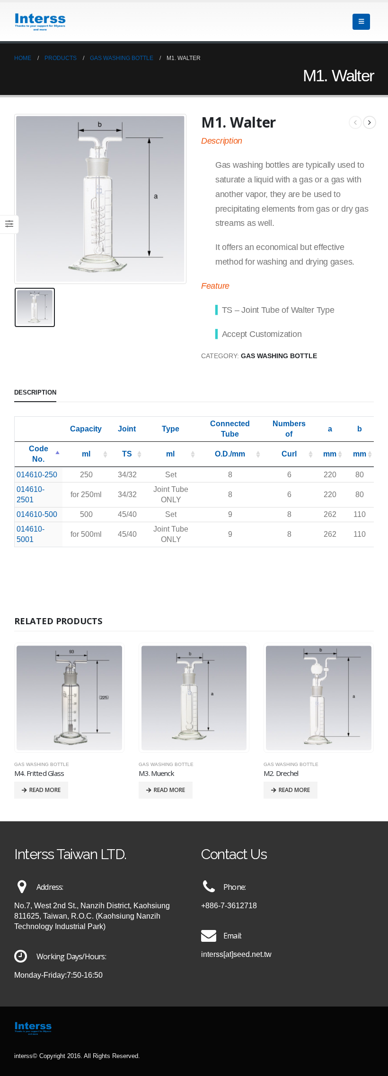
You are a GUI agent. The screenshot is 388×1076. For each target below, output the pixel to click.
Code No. (38, 454)
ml (86, 454)
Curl (289, 454)
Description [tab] (35, 392)
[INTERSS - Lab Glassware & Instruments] (40, 22)
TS (127, 454)
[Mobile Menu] (361, 22)
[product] (69, 698)
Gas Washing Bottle (279, 356)
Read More (45, 790)
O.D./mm (230, 454)
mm (329, 454)
